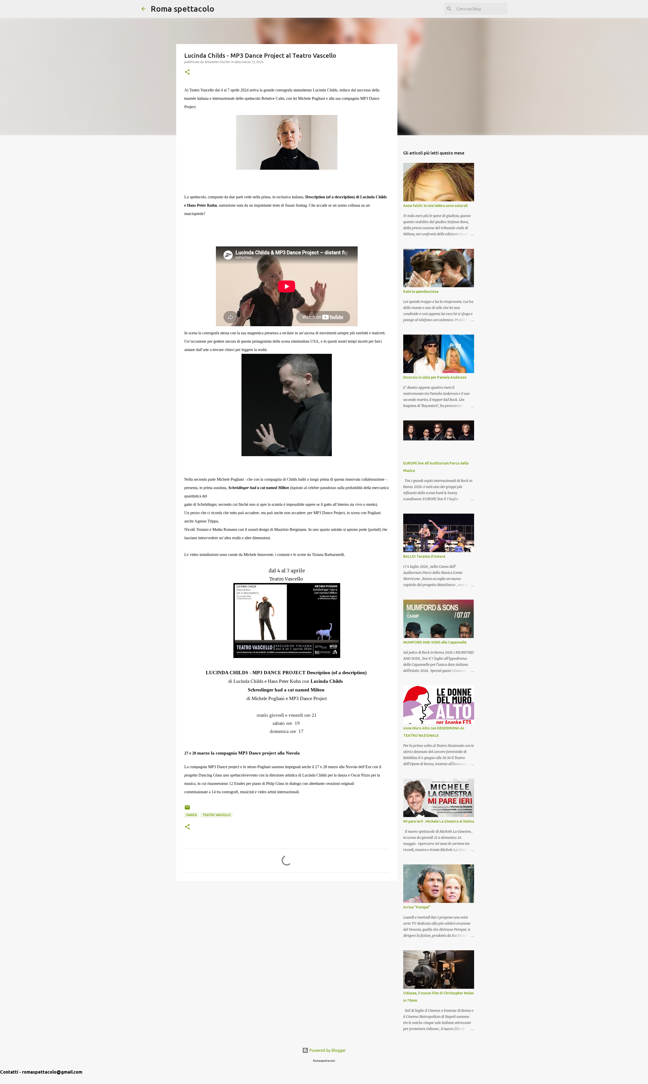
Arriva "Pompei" (417, 907)
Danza (191, 815)
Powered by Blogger (327, 1050)
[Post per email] (187, 809)
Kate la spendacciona (420, 291)
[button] (187, 72)
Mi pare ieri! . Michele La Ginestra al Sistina (438, 821)
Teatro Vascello (216, 815)
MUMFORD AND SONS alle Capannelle (435, 642)
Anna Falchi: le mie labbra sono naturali (435, 206)
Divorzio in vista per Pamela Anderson (435, 377)
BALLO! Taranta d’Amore (424, 556)
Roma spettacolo (182, 8)
